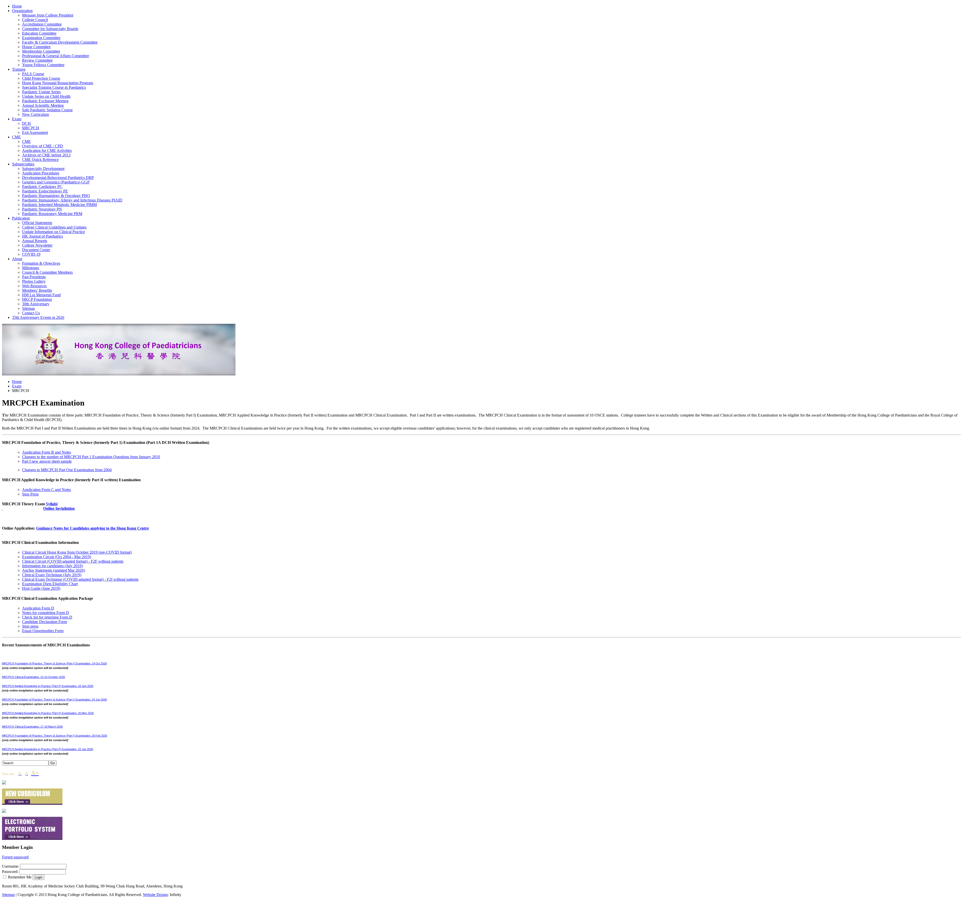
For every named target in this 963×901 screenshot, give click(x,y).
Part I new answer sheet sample (47, 461)
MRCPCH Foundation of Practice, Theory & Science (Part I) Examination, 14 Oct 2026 (54, 663)
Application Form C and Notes (46, 489)
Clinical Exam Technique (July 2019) (51, 575)
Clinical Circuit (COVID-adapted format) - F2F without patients (72, 561)
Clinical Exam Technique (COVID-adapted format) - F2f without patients (80, 579)
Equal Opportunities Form (42, 631)
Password (9, 871)
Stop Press (30, 494)
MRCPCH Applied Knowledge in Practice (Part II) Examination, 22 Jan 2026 (47, 749)
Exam (16, 386)
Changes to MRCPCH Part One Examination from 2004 (67, 470)
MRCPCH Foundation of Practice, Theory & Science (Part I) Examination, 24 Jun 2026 (54, 699)
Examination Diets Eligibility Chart (50, 584)
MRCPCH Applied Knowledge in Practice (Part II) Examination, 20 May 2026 (48, 713)
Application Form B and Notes (46, 452)
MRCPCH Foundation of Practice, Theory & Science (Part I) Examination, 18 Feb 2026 (54, 735)
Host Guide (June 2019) (41, 588)
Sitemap (8, 894)
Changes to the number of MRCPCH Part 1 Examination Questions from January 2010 (91, 457)
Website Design (155, 894)
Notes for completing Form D (45, 613)
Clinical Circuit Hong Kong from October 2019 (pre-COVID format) (77, 552)
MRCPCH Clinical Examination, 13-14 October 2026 (33, 676)
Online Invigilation (59, 508)
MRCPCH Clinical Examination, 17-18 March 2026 (32, 726)
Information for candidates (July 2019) (52, 566)
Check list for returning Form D (47, 617)
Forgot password (15, 857)
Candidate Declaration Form (44, 622)
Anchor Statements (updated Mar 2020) (53, 570)
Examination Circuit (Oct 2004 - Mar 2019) (56, 557)
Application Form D (38, 608)
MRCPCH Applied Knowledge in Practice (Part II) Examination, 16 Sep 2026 (47, 685)
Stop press (30, 626)
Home (17, 381)
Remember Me (20, 877)
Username (10, 866)
